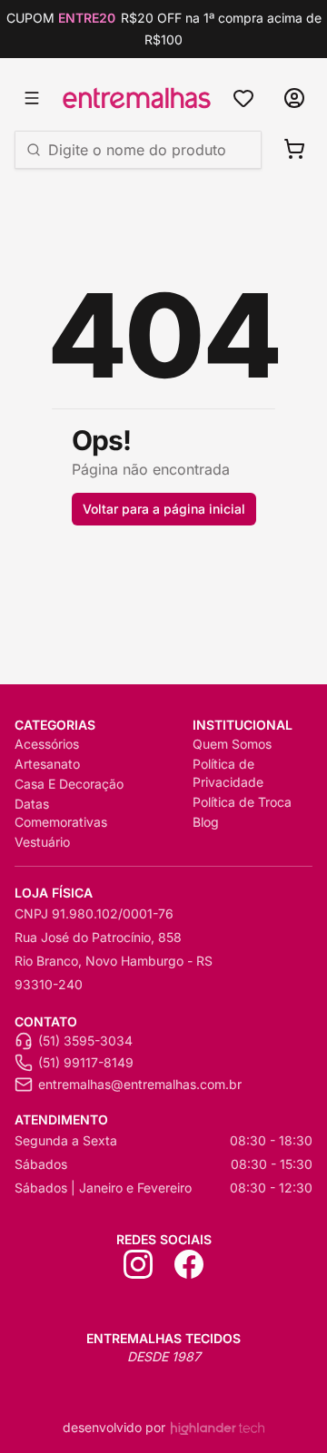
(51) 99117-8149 (86, 1062)
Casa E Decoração (69, 783)
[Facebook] (188, 1264)
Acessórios (47, 743)
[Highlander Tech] (217, 1428)
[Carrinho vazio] (294, 149)
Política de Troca (242, 802)
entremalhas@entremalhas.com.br (140, 1084)
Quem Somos (232, 743)
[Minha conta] (294, 98)
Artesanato (47, 763)
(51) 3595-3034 (85, 1040)
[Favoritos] (243, 98)
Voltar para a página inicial (164, 508)
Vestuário (42, 841)
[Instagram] (138, 1264)
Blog (206, 822)
